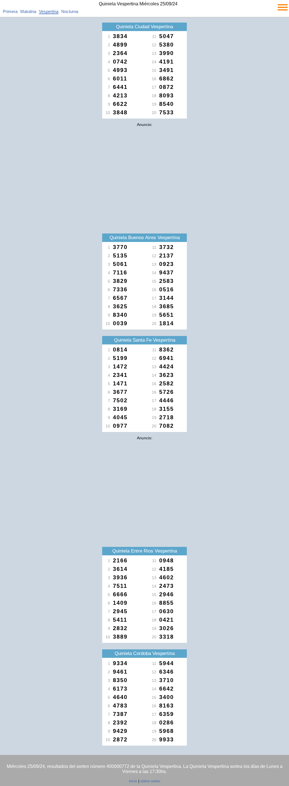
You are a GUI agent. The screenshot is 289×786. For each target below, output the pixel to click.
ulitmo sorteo (150, 781)
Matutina (28, 11)
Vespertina (48, 11)
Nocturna (69, 11)
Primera (10, 11)
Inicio (133, 781)
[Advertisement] (144, 168)
